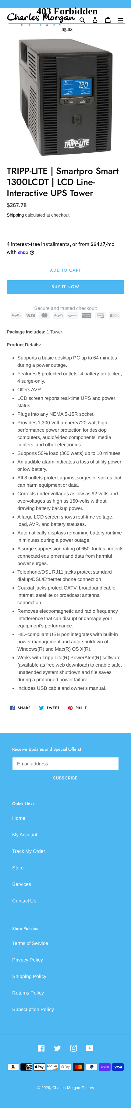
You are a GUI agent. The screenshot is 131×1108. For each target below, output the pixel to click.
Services (21, 884)
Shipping (15, 215)
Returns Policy (28, 992)
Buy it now (65, 287)
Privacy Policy (27, 959)
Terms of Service (30, 943)
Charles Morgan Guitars (73, 1087)
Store (18, 867)
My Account (24, 834)
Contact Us (24, 900)
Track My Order (28, 851)
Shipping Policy (29, 976)
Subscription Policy (33, 1009)
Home (18, 818)
